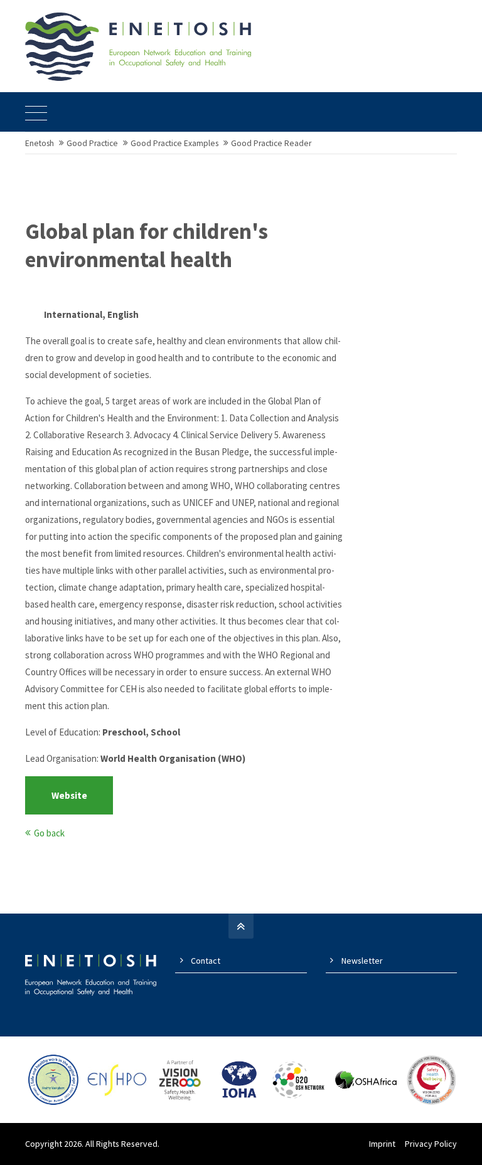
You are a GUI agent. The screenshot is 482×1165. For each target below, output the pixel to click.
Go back (49, 833)
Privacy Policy (431, 1143)
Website (69, 795)
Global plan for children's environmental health (146, 246)
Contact (205, 960)
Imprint (382, 1143)
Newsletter (362, 960)
